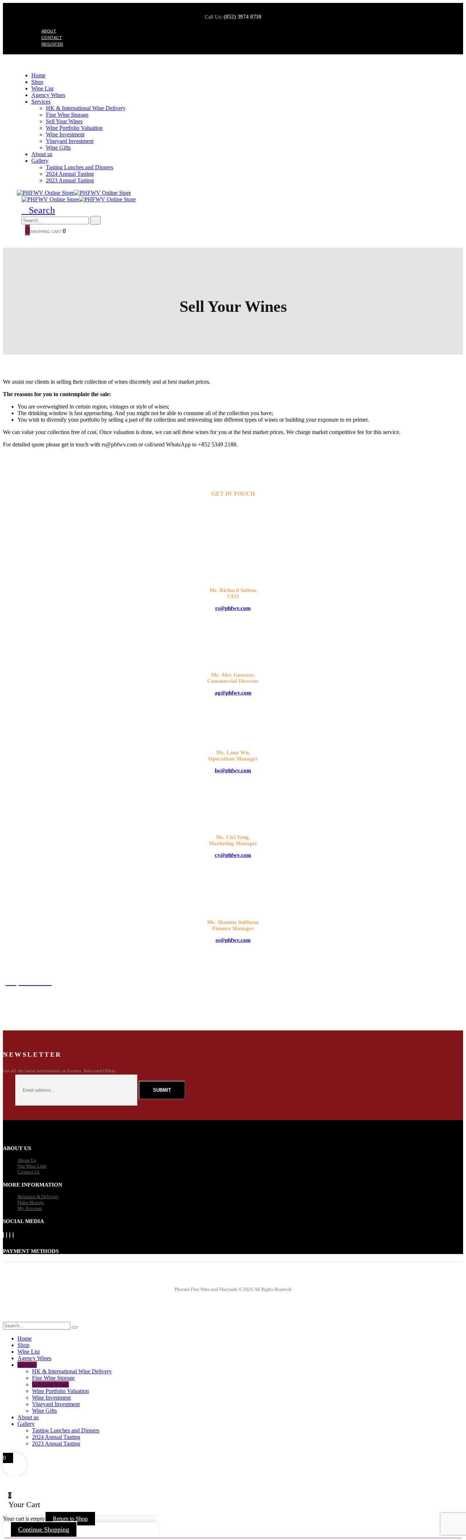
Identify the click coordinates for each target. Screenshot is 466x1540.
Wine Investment (65, 134)
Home (38, 75)
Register (52, 44)
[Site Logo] (74, 193)
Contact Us (28, 1172)
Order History (30, 1202)
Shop (37, 82)
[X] (6, 1235)
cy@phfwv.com (233, 855)
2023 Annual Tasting (70, 180)
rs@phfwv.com (233, 608)
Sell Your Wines (64, 121)
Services (41, 101)
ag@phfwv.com (233, 693)
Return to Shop (70, 1519)
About (49, 31)
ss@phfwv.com (233, 940)
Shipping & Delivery (38, 1196)
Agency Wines (48, 95)
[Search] (95, 220)
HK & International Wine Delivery (86, 108)
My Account (29, 1208)
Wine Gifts (58, 147)
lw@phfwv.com (233, 770)
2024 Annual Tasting (70, 174)
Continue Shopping (43, 1529)
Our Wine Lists (32, 1166)
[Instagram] (9, 1235)
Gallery (39, 161)
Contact (52, 37)
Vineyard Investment (70, 141)
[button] (38, 210)
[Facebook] (3, 1235)
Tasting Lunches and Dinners (79, 167)
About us (41, 154)
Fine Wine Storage (67, 115)
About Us (26, 1160)
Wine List (42, 88)
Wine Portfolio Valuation (74, 128)
